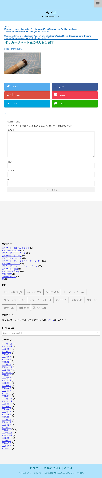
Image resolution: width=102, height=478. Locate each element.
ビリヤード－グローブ (12, 256)
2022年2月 (6, 393)
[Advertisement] (51, 221)
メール (10, 171)
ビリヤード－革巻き (11, 271)
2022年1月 (6, 396)
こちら (50, 319)
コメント (10, 130)
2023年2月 (6, 365)
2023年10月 (7, 346)
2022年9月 (6, 375)
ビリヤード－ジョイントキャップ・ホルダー (22, 261)
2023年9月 (6, 349)
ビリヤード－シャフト (12, 258)
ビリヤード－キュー (11, 250)
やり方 (52, 292)
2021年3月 (6, 422)
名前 (9, 162)
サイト (10, 180)
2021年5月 (6, 417)
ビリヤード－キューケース (14, 253)
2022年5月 (6, 386)
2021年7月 (6, 412)
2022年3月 (6, 391)
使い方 (61, 299)
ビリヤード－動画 (10, 269)
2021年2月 (6, 425)
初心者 (76, 299)
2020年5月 (6, 448)
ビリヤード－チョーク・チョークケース (20, 266)
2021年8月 (6, 409)
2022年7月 (6, 380)
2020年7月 (6, 443)
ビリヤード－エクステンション (16, 248)
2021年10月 (7, 404)
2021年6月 (6, 414)
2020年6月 (6, 446)
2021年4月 (6, 420)
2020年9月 (6, 438)
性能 (92, 299)
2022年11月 (7, 370)
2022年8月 (6, 378)
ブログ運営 (7, 274)
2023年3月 (6, 362)
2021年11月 (7, 401)
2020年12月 (7, 430)
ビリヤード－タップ (11, 264)
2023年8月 (6, 352)
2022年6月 (6, 383)
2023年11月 (7, 344)
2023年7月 (6, 354)
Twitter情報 (13, 292)
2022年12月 (7, 367)
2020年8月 (6, 441)
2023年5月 (6, 357)
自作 (24, 307)
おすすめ (34, 292)
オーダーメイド (73, 292)
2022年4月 (6, 388)
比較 (9, 307)
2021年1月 (6, 427)
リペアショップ (14, 299)
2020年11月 (7, 433)
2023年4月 (6, 359)
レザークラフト (9, 277)
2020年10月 (7, 435)
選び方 (39, 307)
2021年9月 (6, 407)
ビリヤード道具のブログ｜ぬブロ (51, 468)
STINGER (80, 473)
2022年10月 (7, 373)
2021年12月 (7, 399)
